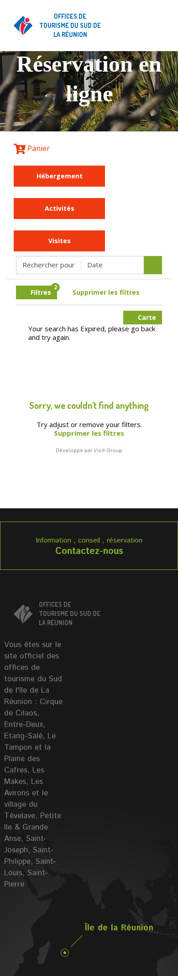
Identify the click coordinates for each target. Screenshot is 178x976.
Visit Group (108, 450)
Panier (38, 148)
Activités (59, 208)
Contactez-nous (89, 551)
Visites (59, 240)
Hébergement (60, 176)
